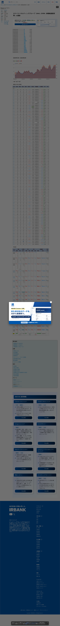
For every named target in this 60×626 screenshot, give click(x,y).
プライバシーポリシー (34, 622)
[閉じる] (51, 302)
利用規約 (27, 622)
